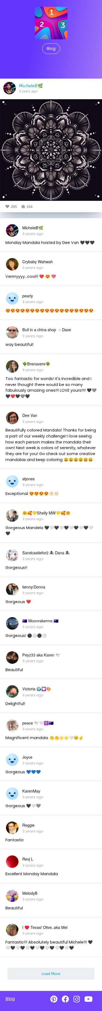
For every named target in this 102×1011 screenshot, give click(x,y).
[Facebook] (65, 999)
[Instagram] (76, 999)
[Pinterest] (53, 999)
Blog (51, 48)
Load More (51, 973)
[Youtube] (88, 999)
